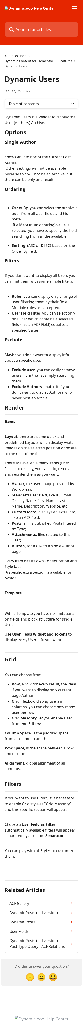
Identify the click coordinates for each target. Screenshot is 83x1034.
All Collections (15, 56)
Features (65, 61)
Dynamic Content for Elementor (29, 61)
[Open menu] (74, 8)
